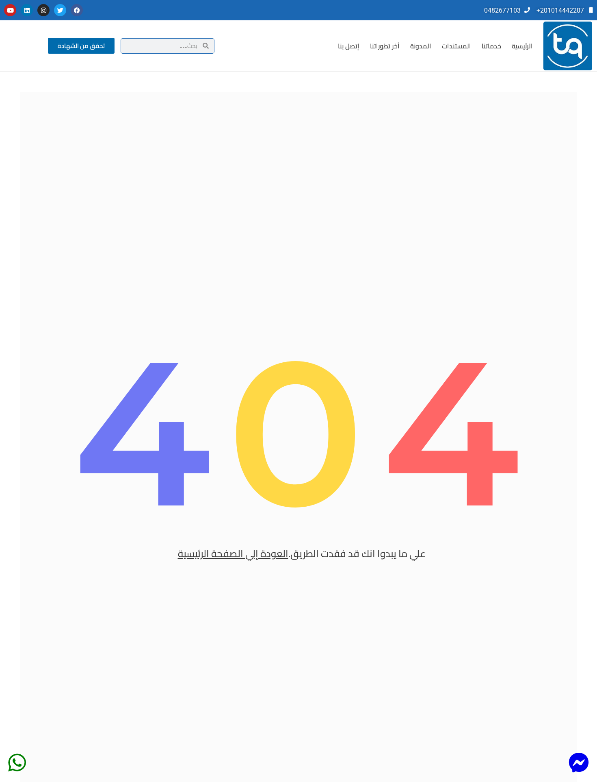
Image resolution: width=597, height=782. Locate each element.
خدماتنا (491, 46)
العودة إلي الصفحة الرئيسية (233, 554)
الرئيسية (522, 46)
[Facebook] (77, 10)
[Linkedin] (27, 10)
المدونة (420, 46)
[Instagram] (43, 10)
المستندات (456, 46)
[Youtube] (10, 10)
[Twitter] (60, 10)
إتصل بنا (348, 46)
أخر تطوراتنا (385, 46)
